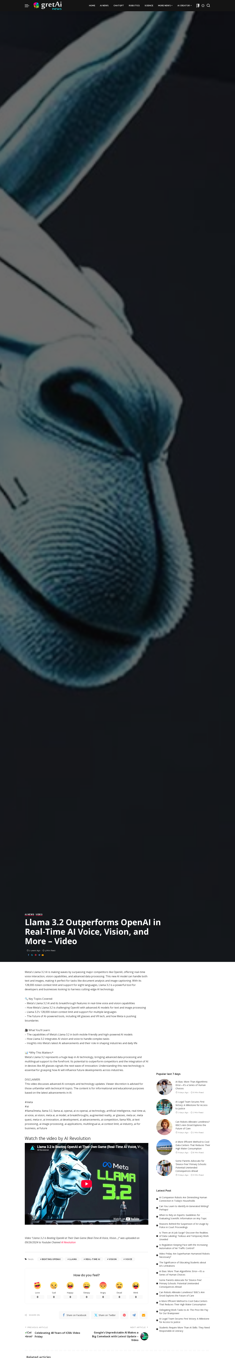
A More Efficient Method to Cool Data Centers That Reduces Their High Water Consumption (193, 1145)
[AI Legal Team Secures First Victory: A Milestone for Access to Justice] (164, 1107)
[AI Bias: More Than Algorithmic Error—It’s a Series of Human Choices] (164, 1087)
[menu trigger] (28, 5)
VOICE (128, 1259)
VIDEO (39, 914)
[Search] (208, 5)
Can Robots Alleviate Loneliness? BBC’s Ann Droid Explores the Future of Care (193, 1125)
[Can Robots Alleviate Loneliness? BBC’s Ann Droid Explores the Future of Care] (164, 1127)
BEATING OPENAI (51, 1259)
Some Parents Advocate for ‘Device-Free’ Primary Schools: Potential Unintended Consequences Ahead (180, 1283)
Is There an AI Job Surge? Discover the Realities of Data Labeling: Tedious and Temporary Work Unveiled (184, 1236)
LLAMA (73, 1259)
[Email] (42, 955)
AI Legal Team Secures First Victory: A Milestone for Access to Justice (192, 1105)
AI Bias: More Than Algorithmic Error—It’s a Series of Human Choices (192, 1085)
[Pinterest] (35, 955)
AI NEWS (29, 914)
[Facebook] (28, 955)
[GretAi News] (47, 5)
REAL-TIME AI (93, 1259)
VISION (113, 1259)
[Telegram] (39, 955)
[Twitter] (32, 955)
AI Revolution (68, 1242)
